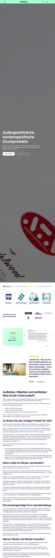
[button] (4, 1)
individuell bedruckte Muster (17, 455)
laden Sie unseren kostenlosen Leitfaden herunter (30, 430)
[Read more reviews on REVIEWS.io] (12, 340)
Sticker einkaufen (9, 153)
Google (4, 508)
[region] (38, 335)
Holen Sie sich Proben (23, 153)
